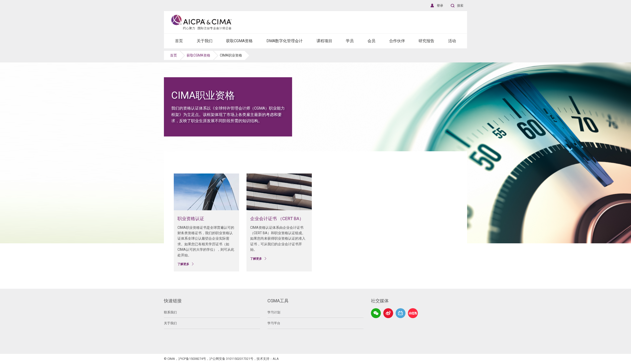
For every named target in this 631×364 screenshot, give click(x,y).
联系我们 (170, 312)
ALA (276, 359)
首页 (173, 55)
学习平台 (273, 323)
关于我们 (170, 323)
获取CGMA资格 (198, 55)
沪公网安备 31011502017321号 (231, 359)
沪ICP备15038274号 (192, 359)
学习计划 (273, 312)
